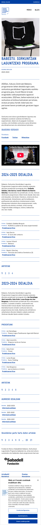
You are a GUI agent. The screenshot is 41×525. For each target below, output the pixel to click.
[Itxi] (38, 480)
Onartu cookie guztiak (23, 521)
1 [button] (2, 273)
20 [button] (27, 440)
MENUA (29, 10)
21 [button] (31, 440)
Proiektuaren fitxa (8, 228)
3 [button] (8, 273)
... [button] (22, 440)
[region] (20, 501)
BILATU (37, 10)
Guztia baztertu (23, 516)
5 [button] (15, 389)
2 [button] (5, 273)
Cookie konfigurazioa (22, 510)
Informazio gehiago (9, 408)
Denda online (5, 2)
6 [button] (19, 440)
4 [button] (12, 273)
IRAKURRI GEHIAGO (10, 129)
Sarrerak (36, 2)
